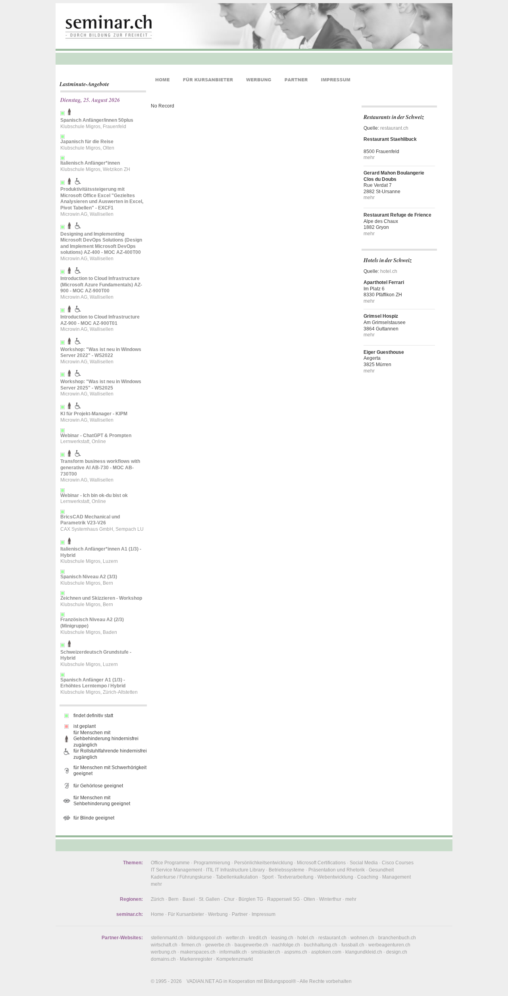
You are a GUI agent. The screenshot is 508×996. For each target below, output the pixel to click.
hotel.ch (388, 271)
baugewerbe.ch (251, 945)
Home (157, 914)
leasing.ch (282, 937)
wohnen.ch (362, 937)
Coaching (367, 877)
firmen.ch (191, 945)
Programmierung (212, 863)
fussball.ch (352, 945)
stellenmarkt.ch (167, 937)
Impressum (263, 914)
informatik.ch (233, 952)
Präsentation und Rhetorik (336, 870)
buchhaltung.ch (320, 945)
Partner (240, 914)
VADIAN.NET (201, 981)
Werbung (218, 914)
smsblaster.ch (265, 952)
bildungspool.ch (204, 937)
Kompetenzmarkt (234, 959)
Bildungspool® (280, 981)
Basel (189, 899)
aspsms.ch (295, 952)
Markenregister (196, 959)
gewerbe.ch (218, 945)
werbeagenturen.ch (389, 945)
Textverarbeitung (295, 877)
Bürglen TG (251, 899)
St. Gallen (209, 899)
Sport (267, 877)
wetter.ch (235, 937)
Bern (173, 899)
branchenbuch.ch (397, 937)
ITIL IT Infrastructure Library (235, 870)
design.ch (396, 952)
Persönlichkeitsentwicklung (263, 863)
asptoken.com (326, 952)
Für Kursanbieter (186, 914)
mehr (369, 157)
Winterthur (330, 899)
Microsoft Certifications (321, 863)
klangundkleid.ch (363, 952)
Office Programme (170, 863)
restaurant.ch (394, 128)
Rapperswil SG (283, 899)
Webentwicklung (335, 877)
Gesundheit (381, 870)
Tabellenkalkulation (237, 877)
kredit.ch (258, 937)
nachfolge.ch (286, 945)
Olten (309, 899)
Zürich (157, 899)
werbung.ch (163, 952)
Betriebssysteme (286, 870)
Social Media (364, 863)
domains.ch (163, 959)
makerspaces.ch (198, 952)
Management (396, 877)
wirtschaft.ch (164, 945)
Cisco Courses (398, 863)
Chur (229, 899)
